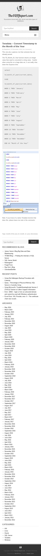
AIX (6, 528)
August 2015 (9, 458)
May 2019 (8, 358)
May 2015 (8, 463)
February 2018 (9, 392)
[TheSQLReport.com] (20, 547)
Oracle (7, 533)
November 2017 (10, 399)
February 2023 (9, 312)
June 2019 (8, 355)
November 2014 (10, 476)
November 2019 (10, 346)
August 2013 (9, 508)
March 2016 (8, 444)
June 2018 (8, 383)
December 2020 (10, 323)
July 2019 (8, 353)
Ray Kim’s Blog (10, 267)
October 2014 (9, 479)
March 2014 (8, 492)
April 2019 (8, 360)
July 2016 (8, 435)
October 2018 (9, 374)
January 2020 (9, 342)
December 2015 (10, 449)
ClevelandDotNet (10, 269)
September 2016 (10, 431)
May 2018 (8, 385)
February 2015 (9, 469)
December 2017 (10, 396)
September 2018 (10, 376)
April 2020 (8, 335)
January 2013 (9, 517)
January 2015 (9, 472)
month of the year (11, 234)
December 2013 (10, 499)
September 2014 (10, 481)
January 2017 (9, 421)
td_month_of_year (24, 234)
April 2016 (8, 442)
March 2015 (8, 467)
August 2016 (9, 433)
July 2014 (8, 485)
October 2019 (9, 348)
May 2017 (8, 412)
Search (34, 28)
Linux (6, 531)
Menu (7, 35)
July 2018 (8, 380)
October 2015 (9, 453)
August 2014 (9, 483)
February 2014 (9, 495)
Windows (7, 540)
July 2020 (8, 328)
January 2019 (9, 367)
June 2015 (8, 460)
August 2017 (9, 405)
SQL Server (8, 535)
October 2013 (9, 504)
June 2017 (8, 410)
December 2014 (10, 474)
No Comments (27, 49)
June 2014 (8, 488)
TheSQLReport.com (20, 15)
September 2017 (10, 403)
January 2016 (9, 447)
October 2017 (9, 401)
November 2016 (10, 426)
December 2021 (10, 321)
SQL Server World (11, 260)
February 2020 (9, 339)
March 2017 (8, 417)
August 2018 (9, 378)
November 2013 (10, 501)
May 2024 (8, 307)
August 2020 (9, 326)
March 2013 (8, 515)
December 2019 (10, 344)
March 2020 (8, 337)
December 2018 (10, 369)
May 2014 (8, 490)
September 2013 (10, 506)
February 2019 (9, 364)
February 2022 (9, 319)
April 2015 (8, 465)
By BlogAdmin (6, 49)
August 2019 (9, 351)
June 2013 (8, 511)
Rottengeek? (9, 262)
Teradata (7, 538)
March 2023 (8, 310)
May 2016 (8, 440)
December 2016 (10, 424)
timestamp (34, 234)
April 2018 (8, 387)
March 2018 (8, 390)
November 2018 (10, 371)
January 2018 (9, 394)
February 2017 (9, 419)
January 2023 (9, 314)
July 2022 (8, 316)
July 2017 (8, 408)
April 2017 (8, 415)
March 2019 (8, 362)
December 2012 (10, 520)
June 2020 (8, 330)
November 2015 (10, 451)
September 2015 (10, 456)
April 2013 (8, 513)
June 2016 (8, 437)
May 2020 (8, 332)
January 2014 (9, 497)
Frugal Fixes (9, 265)
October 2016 (9, 428)
